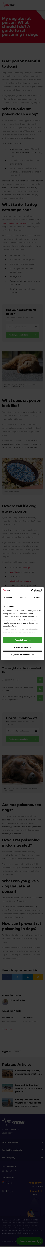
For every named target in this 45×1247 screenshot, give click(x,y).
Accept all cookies (22, 640)
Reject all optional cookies (22, 654)
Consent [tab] (8, 598)
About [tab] (37, 598)
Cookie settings (21, 647)
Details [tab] (23, 598)
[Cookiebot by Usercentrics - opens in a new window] (31, 590)
